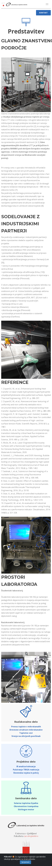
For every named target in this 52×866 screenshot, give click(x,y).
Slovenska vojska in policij (26, 772)
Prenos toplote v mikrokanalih (26, 726)
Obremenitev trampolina (26, 806)
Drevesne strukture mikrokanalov (26, 729)
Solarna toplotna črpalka (26, 803)
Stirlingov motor (26, 809)
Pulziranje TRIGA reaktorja (26, 769)
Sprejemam (25, 862)
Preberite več (40, 859)
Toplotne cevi (26, 733)
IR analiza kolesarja (26, 766)
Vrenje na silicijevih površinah (26, 736)
